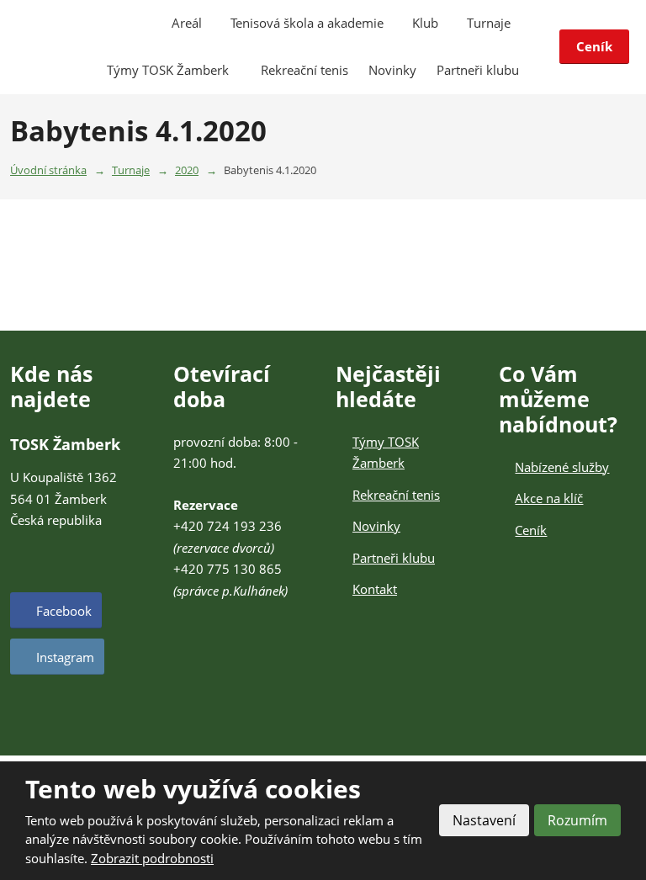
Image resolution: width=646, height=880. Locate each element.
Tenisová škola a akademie (307, 22)
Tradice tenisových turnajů (498, 235)
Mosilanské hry (470, 398)
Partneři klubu (478, 69)
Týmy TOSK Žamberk (169, 69)
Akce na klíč (549, 498)
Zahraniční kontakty (482, 362)
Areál (187, 22)
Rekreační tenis (304, 69)
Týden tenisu (464, 326)
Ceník (594, 46)
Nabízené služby (562, 467)
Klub (425, 22)
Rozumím (577, 820)
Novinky (392, 69)
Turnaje (489, 22)
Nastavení (484, 820)
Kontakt (374, 588)
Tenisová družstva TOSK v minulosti (496, 281)
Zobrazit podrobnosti (152, 858)
